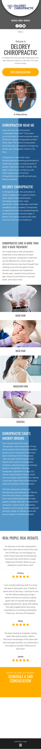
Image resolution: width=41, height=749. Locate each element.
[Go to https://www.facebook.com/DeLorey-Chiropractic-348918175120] (17, 26)
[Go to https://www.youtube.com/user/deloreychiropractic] (24, 26)
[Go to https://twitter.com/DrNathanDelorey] (20, 26)
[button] (20, 72)
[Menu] (20, 745)
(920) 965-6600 (20, 20)
